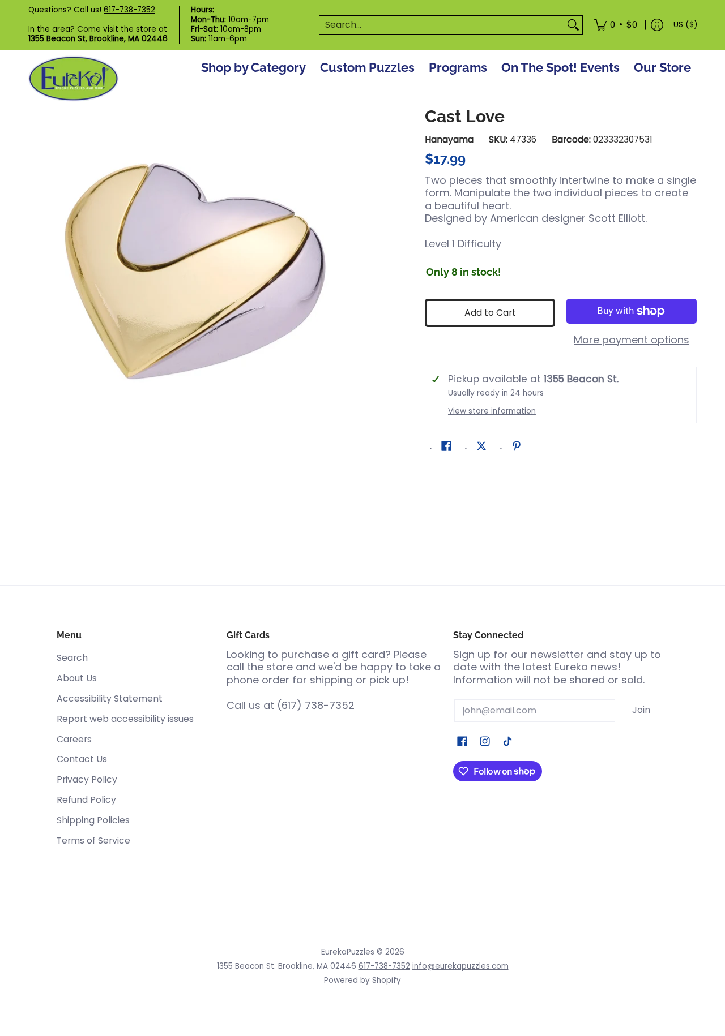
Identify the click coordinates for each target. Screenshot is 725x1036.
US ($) (685, 24)
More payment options (631, 340)
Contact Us (82, 759)
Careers (74, 739)
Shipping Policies (93, 820)
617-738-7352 (129, 10)
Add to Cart (490, 312)
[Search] (573, 25)
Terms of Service (93, 840)
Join (641, 709)
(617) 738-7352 (316, 705)
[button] (446, 447)
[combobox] (441, 25)
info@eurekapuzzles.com (460, 966)
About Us (77, 678)
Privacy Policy (87, 779)
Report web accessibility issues (125, 718)
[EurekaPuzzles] (73, 79)
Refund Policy (86, 799)
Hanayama (449, 139)
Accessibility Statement (110, 698)
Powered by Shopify (362, 980)
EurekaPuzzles (347, 952)
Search (72, 657)
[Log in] (657, 25)
